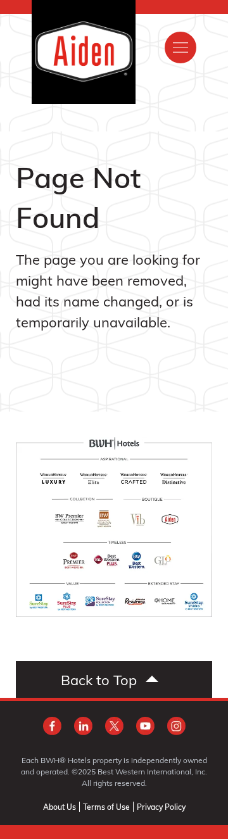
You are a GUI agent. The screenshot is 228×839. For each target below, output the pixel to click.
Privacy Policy (161, 807)
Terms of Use (106, 807)
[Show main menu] (180, 47)
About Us (59, 807)
